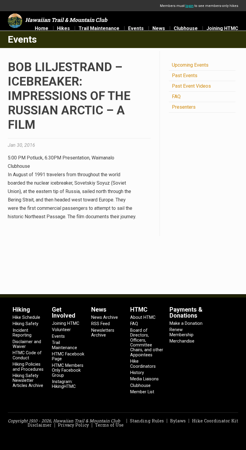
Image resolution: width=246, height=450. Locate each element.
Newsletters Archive (102, 333)
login (189, 6)
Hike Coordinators (143, 364)
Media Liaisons (144, 379)
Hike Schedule (26, 317)
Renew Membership (182, 332)
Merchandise (182, 341)
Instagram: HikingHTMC (64, 384)
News (158, 28)
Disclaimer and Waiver (27, 344)
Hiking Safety (25, 323)
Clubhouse (186, 28)
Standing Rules (147, 421)
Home (41, 28)
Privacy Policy (73, 425)
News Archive (104, 317)
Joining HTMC (222, 28)
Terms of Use (109, 425)
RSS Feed (100, 323)
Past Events (184, 75)
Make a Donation (186, 323)
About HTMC (142, 317)
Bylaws (178, 421)
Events (136, 28)
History (137, 372)
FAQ (176, 96)
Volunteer (61, 329)
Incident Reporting (22, 333)
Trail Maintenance (99, 28)
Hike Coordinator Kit (215, 421)
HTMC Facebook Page (68, 356)
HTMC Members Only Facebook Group (67, 370)
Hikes (63, 28)
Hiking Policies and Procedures (28, 367)
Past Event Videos (191, 86)
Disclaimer (40, 425)
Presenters (184, 107)
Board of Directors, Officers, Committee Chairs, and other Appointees (146, 343)
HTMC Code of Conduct (27, 355)
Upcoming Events (190, 65)
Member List (142, 391)
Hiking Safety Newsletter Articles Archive (28, 380)
